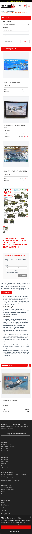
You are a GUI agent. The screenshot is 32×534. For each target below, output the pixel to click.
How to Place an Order (7, 489)
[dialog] (16, 524)
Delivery (3, 492)
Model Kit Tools (5, 451)
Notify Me (23, 275)
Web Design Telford (6, 480)
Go (25, 41)
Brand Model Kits (6, 444)
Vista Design (16, 480)
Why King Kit (4, 468)
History (3, 466)
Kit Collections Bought (7, 446)
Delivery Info (6, 292)
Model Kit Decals (10, 11)
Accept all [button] (16, 527)
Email (6, 265)
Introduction (4, 459)
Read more (22, 524)
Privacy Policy (10, 474)
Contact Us (4, 463)
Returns (3, 494)
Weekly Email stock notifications (16, 434)
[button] (16, 531)
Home (2, 11)
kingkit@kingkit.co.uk (8, 514)
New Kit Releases (6, 449)
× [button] (30, 517)
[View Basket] (25, 6)
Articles (3, 474)
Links (2, 496)
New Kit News (5, 453)
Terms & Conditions (21, 474)
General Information (6, 487)
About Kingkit (5, 461)
